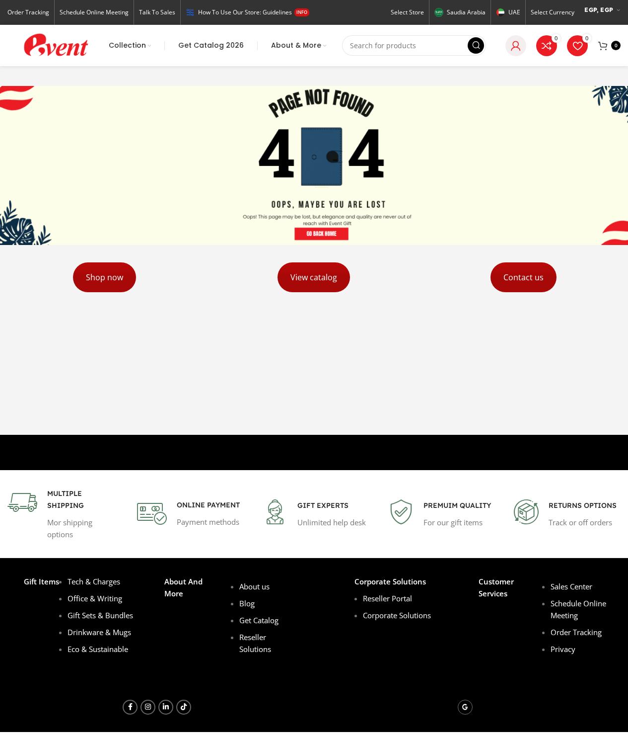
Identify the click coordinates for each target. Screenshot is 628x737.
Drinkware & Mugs (99, 632)
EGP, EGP (598, 9)
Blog (248, 603)
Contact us (523, 277)
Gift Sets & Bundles (100, 615)
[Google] (465, 707)
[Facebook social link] (130, 707)
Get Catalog (259, 620)
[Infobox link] (62, 514)
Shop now (104, 277)
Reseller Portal (387, 598)
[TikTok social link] (183, 707)
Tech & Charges (94, 581)
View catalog (313, 277)
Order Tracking (576, 632)
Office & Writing (95, 598)
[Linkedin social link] (165, 707)
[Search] (476, 45)
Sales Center (571, 586)
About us (254, 586)
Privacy (563, 649)
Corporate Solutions (397, 615)
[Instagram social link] (147, 707)
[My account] (515, 46)
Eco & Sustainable (98, 649)
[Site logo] (55, 45)
